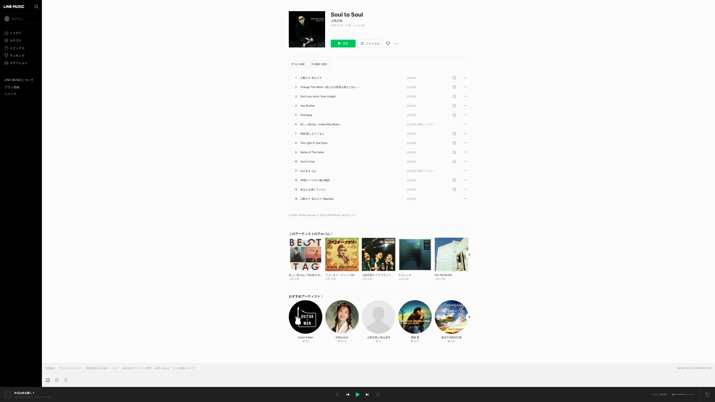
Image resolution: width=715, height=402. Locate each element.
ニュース (10, 93)
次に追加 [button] (299, 64)
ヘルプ (115, 368)
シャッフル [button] (372, 43)
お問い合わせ (162, 368)
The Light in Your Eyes (313, 142)
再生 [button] (345, 43)
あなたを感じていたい (313, 189)
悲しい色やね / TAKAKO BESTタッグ (305, 275)
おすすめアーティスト (306, 297)
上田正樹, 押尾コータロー (420, 124)
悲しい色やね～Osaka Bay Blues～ (321, 124)
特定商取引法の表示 (97, 368)
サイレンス (412, 275)
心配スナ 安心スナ (311, 77)
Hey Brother (307, 105)
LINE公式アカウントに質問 (136, 368)
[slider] (680, 394)
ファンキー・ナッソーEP (342, 275)
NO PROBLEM (451, 275)
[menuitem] (21, 33)
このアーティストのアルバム (311, 235)
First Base (306, 115)
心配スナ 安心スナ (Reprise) (317, 198)
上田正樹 (337, 21)
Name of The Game (312, 152)
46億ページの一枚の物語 (315, 180)
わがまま (305, 170)
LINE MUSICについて (19, 80)
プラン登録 (11, 87)
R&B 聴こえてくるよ (312, 133)
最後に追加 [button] (321, 64)
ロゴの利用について (183, 368)
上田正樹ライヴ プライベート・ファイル (378, 275)
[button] (357, 394)
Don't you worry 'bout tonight (318, 96)
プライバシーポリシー (71, 368)
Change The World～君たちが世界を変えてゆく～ (329, 87)
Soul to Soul (307, 161)
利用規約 (50, 368)
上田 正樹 (294, 278)
